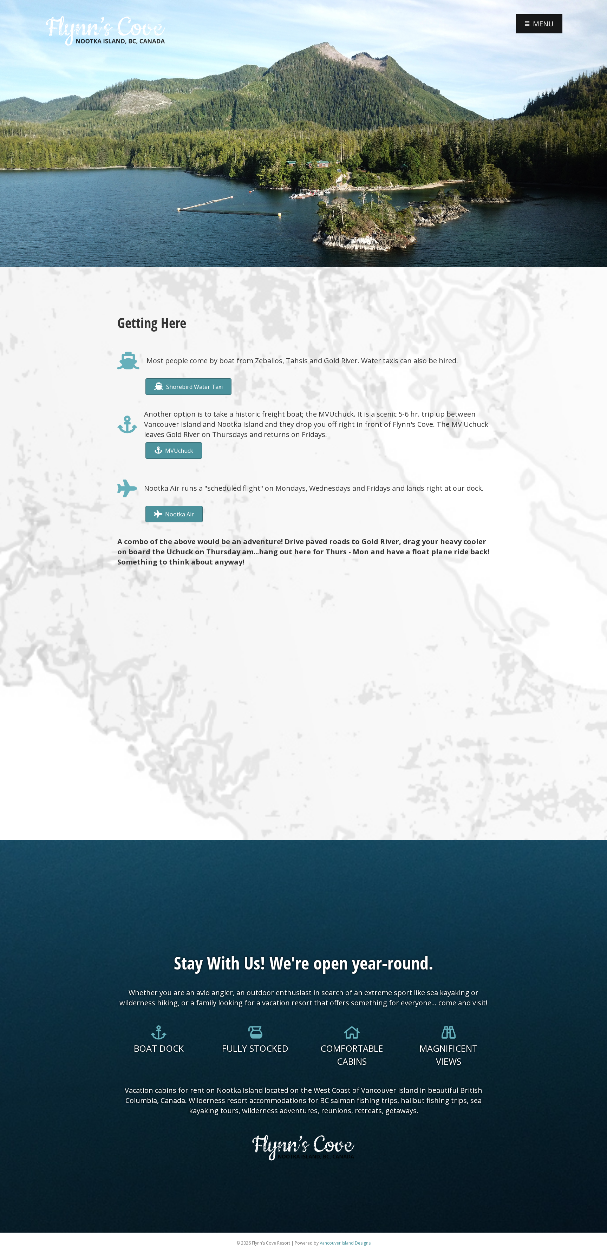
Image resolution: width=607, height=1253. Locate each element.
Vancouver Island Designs (345, 1243)
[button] (539, 23)
